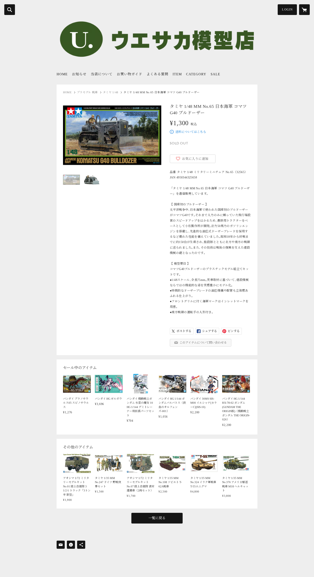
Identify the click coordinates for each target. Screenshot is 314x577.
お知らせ (79, 74)
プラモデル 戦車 (87, 92)
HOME (62, 74)
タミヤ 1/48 (110, 92)
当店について (102, 74)
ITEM (177, 74)
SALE (215, 74)
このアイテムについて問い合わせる (203, 342)
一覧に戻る (157, 518)
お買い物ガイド (129, 74)
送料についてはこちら (190, 131)
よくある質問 (157, 74)
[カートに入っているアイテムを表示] (304, 9)
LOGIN (287, 9)
